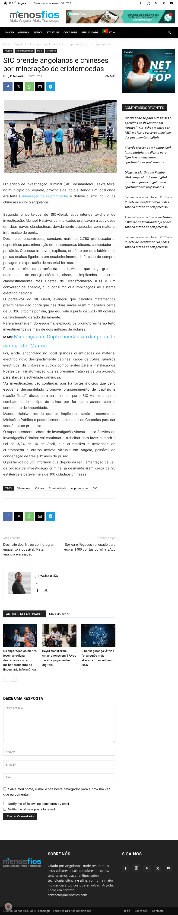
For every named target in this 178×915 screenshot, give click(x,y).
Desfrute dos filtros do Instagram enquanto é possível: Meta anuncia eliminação (29, 549)
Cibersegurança (24, 50)
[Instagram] (148, 3)
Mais (39, 50)
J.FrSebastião (17, 76)
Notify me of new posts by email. (32, 809)
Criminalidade (57, 488)
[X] (163, 3)
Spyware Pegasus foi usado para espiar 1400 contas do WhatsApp (89, 547)
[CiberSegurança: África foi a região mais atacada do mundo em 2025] (98, 635)
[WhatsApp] (29, 86)
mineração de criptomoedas (45, 196)
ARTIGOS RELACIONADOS (25, 614)
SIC (95, 488)
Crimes (39, 488)
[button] (169, 32)
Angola (23, 32)
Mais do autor (59, 614)
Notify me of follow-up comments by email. (39, 804)
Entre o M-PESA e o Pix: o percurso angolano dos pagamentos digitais (148, 132)
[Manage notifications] (8, 906)
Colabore (70, 32)
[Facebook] (140, 3)
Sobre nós (141, 911)
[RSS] (156, 3)
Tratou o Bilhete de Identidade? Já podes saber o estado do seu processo (148, 202)
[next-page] (13, 679)
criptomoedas (79, 488)
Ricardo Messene (136, 147)
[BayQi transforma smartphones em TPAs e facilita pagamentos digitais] (59, 635)
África (38, 32)
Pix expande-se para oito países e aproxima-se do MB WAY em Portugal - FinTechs (148, 123)
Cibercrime (23, 488)
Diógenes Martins (137, 172)
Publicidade (89, 32)
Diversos (51, 50)
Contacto (158, 911)
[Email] (39, 86)
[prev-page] (6, 679)
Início (9, 32)
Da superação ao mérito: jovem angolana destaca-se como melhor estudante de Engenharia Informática (20, 660)
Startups (53, 32)
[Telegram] (50, 86)
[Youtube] (171, 3)
